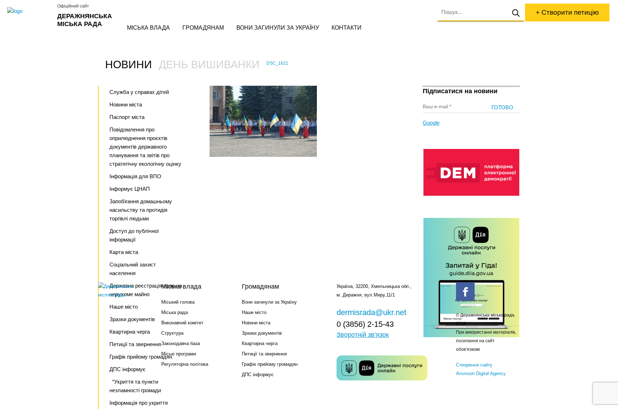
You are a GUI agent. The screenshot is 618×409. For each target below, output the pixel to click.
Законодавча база (180, 343)
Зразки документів (262, 333)
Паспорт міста (126, 117)
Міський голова (178, 302)
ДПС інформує (258, 374)
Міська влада (148, 28)
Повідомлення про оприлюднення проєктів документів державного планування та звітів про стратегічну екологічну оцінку (145, 146)
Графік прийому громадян (270, 364)
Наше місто (254, 312)
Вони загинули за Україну (277, 28)
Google (431, 123)
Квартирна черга (260, 343)
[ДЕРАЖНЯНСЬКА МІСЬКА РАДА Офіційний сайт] (29, 11)
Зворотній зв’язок (363, 334)
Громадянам (203, 28)
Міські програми (178, 353)
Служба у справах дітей (139, 92)
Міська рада (174, 312)
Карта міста (123, 252)
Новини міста (125, 104)
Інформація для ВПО (135, 176)
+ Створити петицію (567, 12)
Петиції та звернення (264, 353)
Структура (172, 333)
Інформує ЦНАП (129, 189)
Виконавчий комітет (182, 322)
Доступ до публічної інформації (134, 235)
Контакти (347, 28)
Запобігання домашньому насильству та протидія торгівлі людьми (140, 209)
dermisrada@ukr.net (371, 312)
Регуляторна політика (184, 364)
